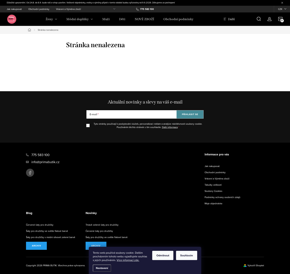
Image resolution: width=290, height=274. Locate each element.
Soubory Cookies (213, 191)
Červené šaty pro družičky (39, 224)
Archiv (36, 245)
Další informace (170, 127)
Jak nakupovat (14, 9)
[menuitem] (51, 19)
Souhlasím (186, 255)
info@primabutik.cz (45, 161)
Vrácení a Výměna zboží (68, 9)
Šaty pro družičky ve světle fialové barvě (47, 231)
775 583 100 (40, 154)
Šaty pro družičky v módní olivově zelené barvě (50, 237)
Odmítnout (162, 255)
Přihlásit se (190, 114)
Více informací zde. (128, 260)
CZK (280, 9)
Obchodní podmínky (38, 9)
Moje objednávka (213, 203)
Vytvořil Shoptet (256, 265)
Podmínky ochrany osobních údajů (222, 197)
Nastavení (102, 268)
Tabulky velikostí (213, 184)
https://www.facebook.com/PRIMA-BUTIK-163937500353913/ (30, 173)
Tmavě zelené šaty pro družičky (102, 224)
